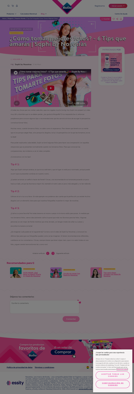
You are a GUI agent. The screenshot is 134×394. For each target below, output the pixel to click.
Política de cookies (122, 369)
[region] (112, 370)
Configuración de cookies (113, 384)
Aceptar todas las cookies (112, 375)
